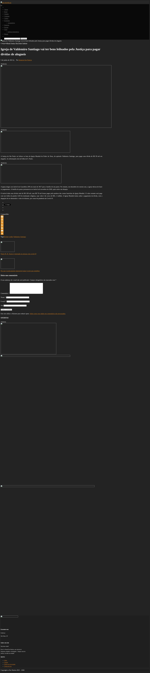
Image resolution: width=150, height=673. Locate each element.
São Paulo (19, 43)
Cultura (6, 18)
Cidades (6, 14)
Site (2, 305)
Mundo (6, 34)
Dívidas (6, 237)
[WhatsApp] (51, 225)
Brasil (5, 12)
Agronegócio (11, 23)
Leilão (11, 237)
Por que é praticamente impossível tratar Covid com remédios (20, 271)
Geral (5, 29)
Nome (3, 297)
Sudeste (24, 43)
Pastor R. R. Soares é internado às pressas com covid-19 (18, 254)
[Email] (51, 230)
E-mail (3, 301)
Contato (6, 662)
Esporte (6, 27)
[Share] (51, 233)
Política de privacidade (9, 664)
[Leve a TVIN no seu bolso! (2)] (31, 183)
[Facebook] (51, 216)
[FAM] (35, 152)
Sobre (5, 660)
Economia (7, 20)
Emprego (6, 25)
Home (6, 9)
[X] (51, 222)
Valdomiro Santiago (19, 237)
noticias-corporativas (13, 32)
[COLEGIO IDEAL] (28, 353)
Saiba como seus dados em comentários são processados (47, 314)
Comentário (5, 293)
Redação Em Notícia (25, 60)
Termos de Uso (8, 666)
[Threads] (51, 219)
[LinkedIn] (51, 227)
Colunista (6, 16)
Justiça (13, 43)
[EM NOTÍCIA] (4, 7)
